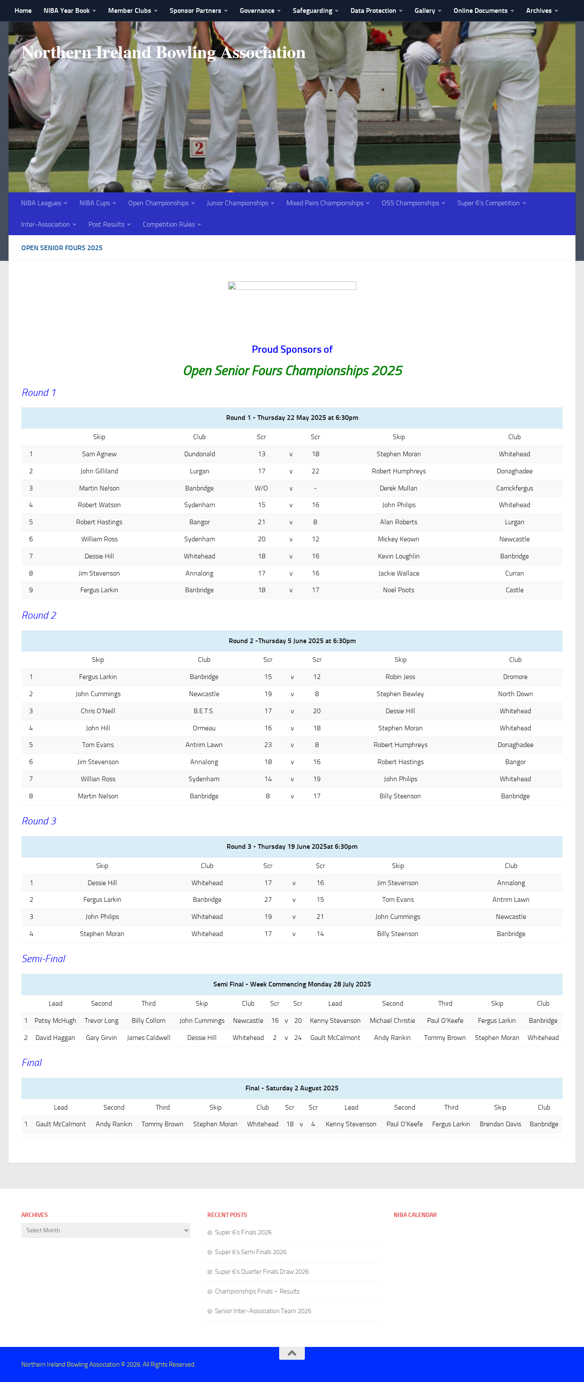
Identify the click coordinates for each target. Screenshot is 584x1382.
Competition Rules (169, 224)
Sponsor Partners (195, 10)
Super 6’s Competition (488, 203)
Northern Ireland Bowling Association (163, 51)
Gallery (425, 10)
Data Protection (373, 10)
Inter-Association (45, 224)
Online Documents (481, 10)
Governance (257, 10)
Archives (539, 10)
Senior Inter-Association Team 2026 (263, 1311)
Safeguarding (312, 10)
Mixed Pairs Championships (324, 203)
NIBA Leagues (41, 203)
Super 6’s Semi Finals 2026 (250, 1252)
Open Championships (158, 203)
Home (23, 10)
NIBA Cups (95, 203)
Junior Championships (237, 203)
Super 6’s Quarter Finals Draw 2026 (262, 1272)
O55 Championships (410, 203)
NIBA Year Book (67, 10)
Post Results (106, 224)
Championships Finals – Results (257, 1291)
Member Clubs (129, 10)
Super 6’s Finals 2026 (243, 1232)
